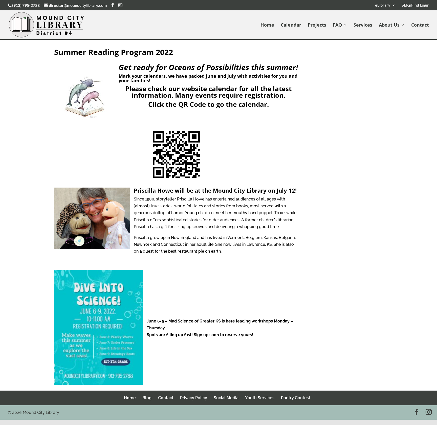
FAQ (337, 25)
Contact (420, 25)
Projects (317, 25)
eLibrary (382, 5)
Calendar (291, 25)
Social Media (226, 397)
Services (363, 25)
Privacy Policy (193, 397)
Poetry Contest (295, 397)
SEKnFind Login (414, 5)
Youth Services (259, 397)
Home (267, 25)
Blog (146, 397)
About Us (389, 25)
